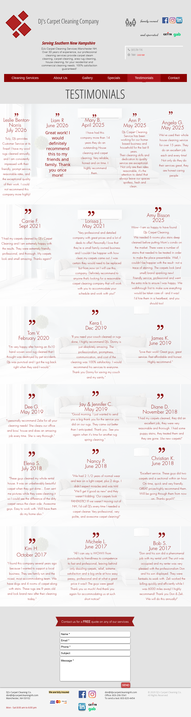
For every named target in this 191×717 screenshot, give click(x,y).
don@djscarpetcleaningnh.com (22, 695)
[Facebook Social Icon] (165, 20)
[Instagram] (173, 20)
